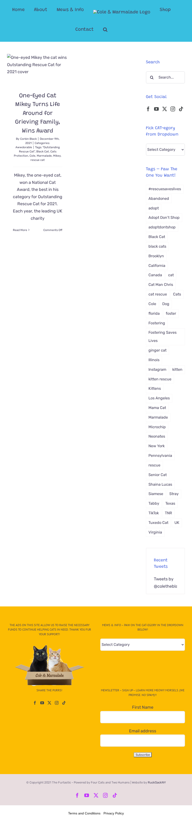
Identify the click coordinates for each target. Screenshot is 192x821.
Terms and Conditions (84, 813)
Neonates (156, 436)
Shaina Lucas (160, 484)
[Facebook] (148, 109)
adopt (153, 208)
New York (156, 446)
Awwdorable (23, 147)
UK (176, 522)
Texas (170, 503)
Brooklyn (156, 256)
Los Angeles (159, 398)
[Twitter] (164, 109)
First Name (142, 707)
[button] (105, 29)
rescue (154, 465)
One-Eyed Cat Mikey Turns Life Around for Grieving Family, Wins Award (37, 113)
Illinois (153, 360)
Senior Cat (157, 475)
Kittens (154, 388)
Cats (177, 294)
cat (171, 275)
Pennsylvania (160, 455)
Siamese (155, 494)
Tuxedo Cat (158, 522)
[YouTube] (156, 109)
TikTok (153, 513)
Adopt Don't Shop (164, 217)
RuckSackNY (157, 782)
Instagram (157, 369)
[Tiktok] (181, 109)
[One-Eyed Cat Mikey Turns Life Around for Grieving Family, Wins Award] (37, 69)
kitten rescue (159, 379)
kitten (177, 369)
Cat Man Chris (160, 284)
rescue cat (37, 160)
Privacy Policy (113, 813)
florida (154, 313)
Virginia (155, 532)
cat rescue (157, 294)
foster (171, 313)
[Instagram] (172, 109)
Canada (155, 275)
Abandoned (158, 198)
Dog (165, 304)
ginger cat (157, 350)
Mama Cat (157, 407)
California (156, 265)
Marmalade (44, 155)
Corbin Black (28, 138)
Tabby (153, 503)
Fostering (156, 323)
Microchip (157, 427)
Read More (20, 230)
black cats (157, 246)
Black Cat (42, 151)
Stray (174, 494)
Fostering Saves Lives (162, 336)
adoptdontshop (162, 227)
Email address (142, 731)
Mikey (57, 155)
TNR (168, 513)
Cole (32, 155)
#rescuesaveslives (164, 189)
